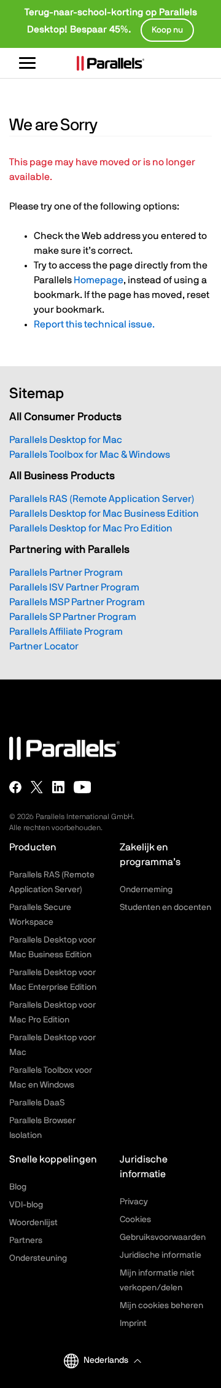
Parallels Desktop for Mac (65, 440)
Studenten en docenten (165, 907)
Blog (17, 1187)
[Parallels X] (37, 787)
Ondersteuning (38, 1258)
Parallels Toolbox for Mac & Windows (89, 455)
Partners (25, 1240)
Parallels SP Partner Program (72, 617)
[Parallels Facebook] (15, 787)
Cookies (135, 1219)
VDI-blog (26, 1205)
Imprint (133, 1323)
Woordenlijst (33, 1222)
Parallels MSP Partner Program (77, 602)
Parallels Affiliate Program (66, 632)
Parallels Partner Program (66, 573)
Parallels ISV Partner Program (74, 587)
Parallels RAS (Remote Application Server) (102, 499)
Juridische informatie (160, 1255)
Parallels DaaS (36, 1103)
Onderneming (146, 889)
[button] (112, 1360)
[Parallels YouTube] (82, 787)
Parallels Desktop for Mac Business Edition (104, 514)
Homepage (98, 280)
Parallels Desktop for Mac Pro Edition (91, 528)
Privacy (134, 1202)
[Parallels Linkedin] (58, 787)
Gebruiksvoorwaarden (163, 1237)
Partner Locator (44, 646)
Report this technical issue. (94, 324)
